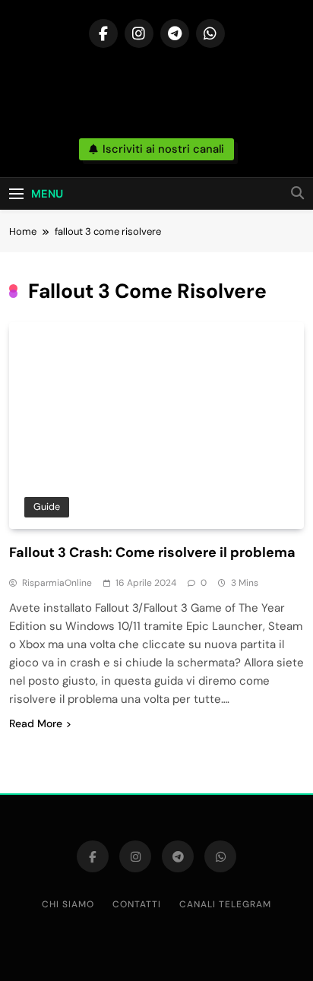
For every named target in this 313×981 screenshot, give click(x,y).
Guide (46, 506)
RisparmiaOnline (57, 583)
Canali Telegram (225, 904)
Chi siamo (68, 904)
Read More (35, 723)
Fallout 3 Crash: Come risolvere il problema (152, 552)
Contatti (136, 904)
